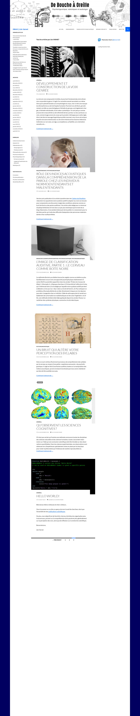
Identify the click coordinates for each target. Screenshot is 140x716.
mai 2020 (15, 115)
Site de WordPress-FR (18, 182)
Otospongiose (17, 147)
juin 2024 (15, 85)
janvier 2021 (16, 106)
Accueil (61, 29)
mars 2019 (15, 124)
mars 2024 (15, 87)
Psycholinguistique (53, 170)
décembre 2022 (17, 94)
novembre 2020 (17, 110)
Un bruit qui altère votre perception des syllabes (57, 351)
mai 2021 (15, 103)
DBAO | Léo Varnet (20, 29)
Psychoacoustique (65, 258)
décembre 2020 (17, 108)
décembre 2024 (17, 83)
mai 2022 (15, 97)
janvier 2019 (16, 126)
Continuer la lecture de (44, 129)
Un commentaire (54, 191)
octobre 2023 (16, 92)
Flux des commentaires (18, 179)
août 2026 (15, 81)
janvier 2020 (16, 117)
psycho (40, 382)
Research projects (101, 29)
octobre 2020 (16, 113)
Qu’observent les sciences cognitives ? (58, 427)
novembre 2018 (17, 129)
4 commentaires (53, 94)
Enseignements (70, 29)
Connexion (15, 175)
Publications (112, 29)
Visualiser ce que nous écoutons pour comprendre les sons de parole (20, 49)
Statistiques (16, 165)
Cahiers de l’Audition (78, 198)
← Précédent (56, 540)
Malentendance (41, 170)
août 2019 (15, 119)
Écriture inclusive (18, 159)
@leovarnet (116, 40)
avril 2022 (15, 99)
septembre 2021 (17, 101)
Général (39, 80)
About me (121, 29)
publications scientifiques (56, 511)
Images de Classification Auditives (47, 258)
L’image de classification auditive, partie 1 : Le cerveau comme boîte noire (60, 265)
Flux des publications (18, 177)
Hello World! (48, 496)
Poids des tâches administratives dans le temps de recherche (20, 56)
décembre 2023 (17, 90)
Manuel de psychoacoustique (85, 29)
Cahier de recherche (18, 141)
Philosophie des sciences (19, 152)
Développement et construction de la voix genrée (57, 86)
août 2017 (15, 131)
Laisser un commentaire (55, 499)
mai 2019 (15, 122)
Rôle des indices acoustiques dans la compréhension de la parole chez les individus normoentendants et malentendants (61, 180)
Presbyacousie (17, 150)
